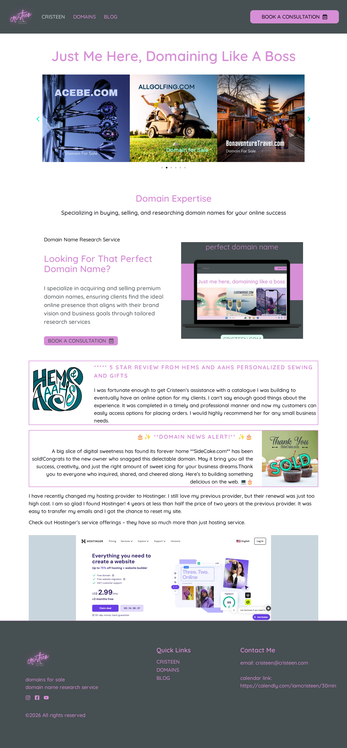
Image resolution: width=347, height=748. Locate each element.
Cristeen (53, 16)
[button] (38, 119)
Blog (110, 16)
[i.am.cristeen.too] (37, 697)
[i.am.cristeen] (27, 697)
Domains (84, 16)
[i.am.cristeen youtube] (46, 697)
